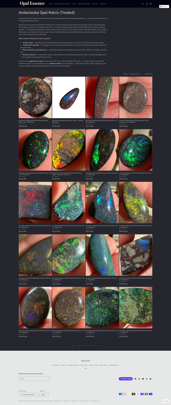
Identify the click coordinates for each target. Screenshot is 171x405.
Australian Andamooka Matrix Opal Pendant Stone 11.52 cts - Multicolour (135, 279)
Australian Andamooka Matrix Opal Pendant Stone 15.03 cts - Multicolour (35, 331)
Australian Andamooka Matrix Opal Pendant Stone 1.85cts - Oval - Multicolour (33, 121)
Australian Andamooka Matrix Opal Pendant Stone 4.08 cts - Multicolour (68, 279)
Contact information (94, 401)
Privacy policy (66, 401)
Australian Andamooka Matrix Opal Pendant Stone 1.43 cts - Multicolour (102, 173)
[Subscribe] (49, 379)
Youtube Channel (73, 365)
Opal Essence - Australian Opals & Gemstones (33, 401)
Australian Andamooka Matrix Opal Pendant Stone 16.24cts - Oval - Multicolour (134, 121)
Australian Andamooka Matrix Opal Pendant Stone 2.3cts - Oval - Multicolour (35, 173)
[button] (62, 4)
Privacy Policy (83, 365)
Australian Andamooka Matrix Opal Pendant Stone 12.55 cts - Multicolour (102, 331)
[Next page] (97, 345)
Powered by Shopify (48, 401)
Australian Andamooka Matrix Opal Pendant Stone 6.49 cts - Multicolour (68, 226)
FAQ (85, 368)
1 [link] (73, 345)
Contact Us (63, 365)
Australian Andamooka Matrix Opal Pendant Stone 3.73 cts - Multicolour (102, 121)
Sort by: (125, 74)
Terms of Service (93, 365)
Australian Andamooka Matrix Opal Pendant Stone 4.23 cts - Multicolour (135, 173)
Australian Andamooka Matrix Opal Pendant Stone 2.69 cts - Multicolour (35, 226)
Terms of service (75, 401)
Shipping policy (84, 401)
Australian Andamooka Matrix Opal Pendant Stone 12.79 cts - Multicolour (68, 331)
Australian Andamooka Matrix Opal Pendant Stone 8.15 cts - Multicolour (102, 279)
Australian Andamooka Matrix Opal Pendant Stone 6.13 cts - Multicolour (35, 279)
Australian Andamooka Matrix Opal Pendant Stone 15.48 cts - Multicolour (135, 331)
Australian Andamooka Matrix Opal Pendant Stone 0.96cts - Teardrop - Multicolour (67, 173)
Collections (55, 365)
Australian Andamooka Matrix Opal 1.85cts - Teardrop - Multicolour (68, 121)
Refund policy (58, 401)
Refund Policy (104, 365)
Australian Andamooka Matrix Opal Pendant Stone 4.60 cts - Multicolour (102, 226)
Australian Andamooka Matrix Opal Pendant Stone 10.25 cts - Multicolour (135, 226)
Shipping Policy (113, 365)
